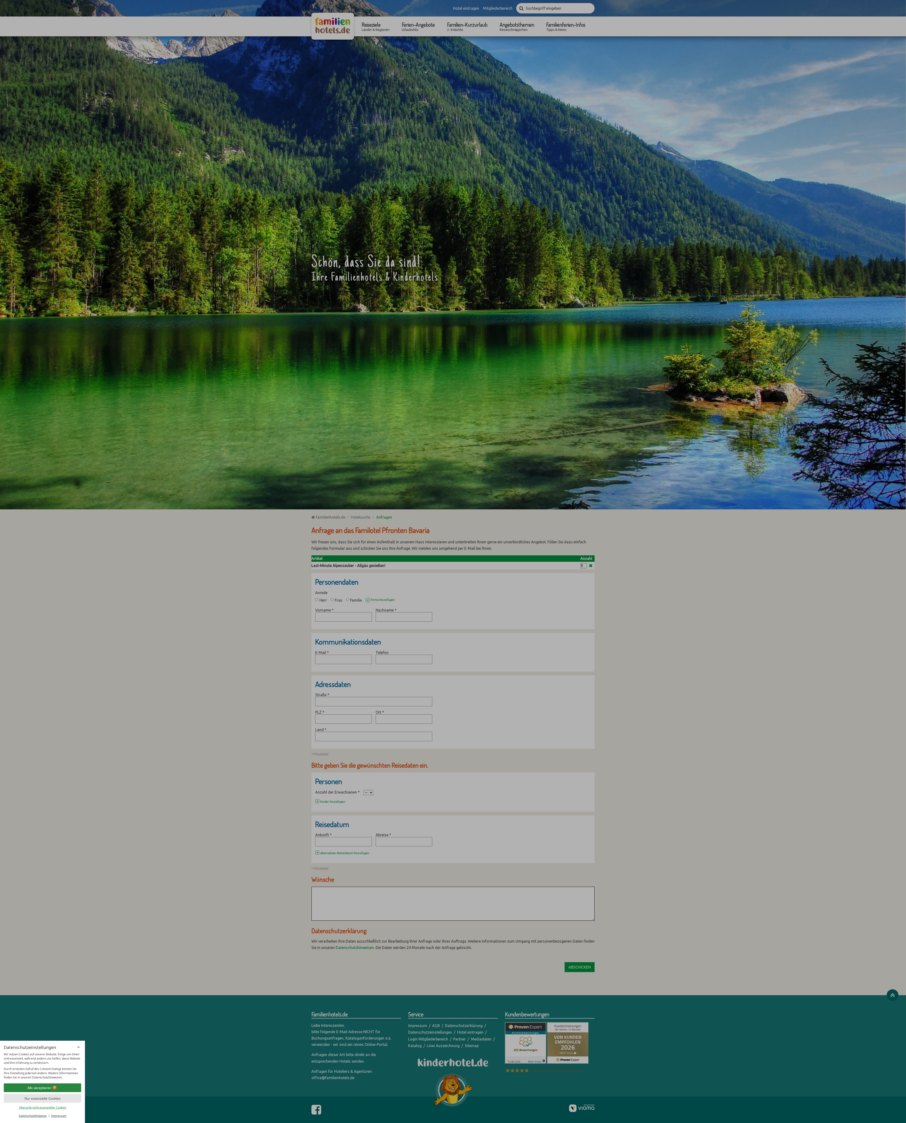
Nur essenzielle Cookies (42, 1098)
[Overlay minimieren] (78, 1047)
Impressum (58, 1116)
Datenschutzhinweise (33, 1116)
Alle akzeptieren (39, 1088)
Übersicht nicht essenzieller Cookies (42, 1108)
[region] (42, 1066)
